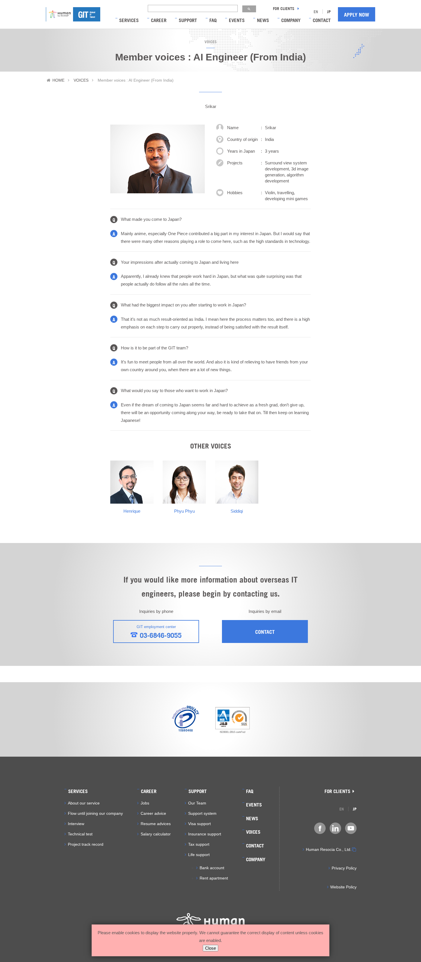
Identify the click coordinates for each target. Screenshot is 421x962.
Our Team (197, 803)
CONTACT (265, 631)
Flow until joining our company (95, 813)
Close (210, 948)
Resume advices (156, 823)
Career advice (153, 813)
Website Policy (343, 887)
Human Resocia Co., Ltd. (328, 849)
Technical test (80, 834)
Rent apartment (214, 878)
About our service (84, 803)
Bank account (212, 867)
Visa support (199, 823)
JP (329, 11)
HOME (58, 80)
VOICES (81, 80)
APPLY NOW (356, 14)
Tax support (198, 844)
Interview (76, 823)
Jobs (145, 803)
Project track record (85, 844)
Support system (202, 813)
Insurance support (204, 834)
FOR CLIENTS (284, 8)
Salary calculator (156, 834)
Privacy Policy (344, 868)
